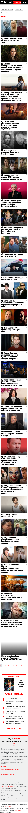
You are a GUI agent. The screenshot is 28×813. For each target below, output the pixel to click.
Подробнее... (8, 806)
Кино (8, 13)
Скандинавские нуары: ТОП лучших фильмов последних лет (12, 177)
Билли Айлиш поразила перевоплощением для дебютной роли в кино (11, 408)
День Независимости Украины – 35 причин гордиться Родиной (15, 717)
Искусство (23, 741)
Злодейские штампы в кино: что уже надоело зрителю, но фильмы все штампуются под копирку (12, 489)
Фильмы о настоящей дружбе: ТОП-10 (12, 255)
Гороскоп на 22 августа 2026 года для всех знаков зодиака (15, 722)
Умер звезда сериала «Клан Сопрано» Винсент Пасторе (12, 433)
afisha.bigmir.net (11, 758)
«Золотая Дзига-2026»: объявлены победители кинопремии (11, 596)
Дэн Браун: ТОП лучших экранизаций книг (10, 329)
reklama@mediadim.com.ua (8, 786)
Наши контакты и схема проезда (10, 769)
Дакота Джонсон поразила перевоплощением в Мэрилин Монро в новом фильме (12, 568)
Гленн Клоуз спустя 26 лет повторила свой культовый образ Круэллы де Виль (11, 203)
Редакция (3, 766)
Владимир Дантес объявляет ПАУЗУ (9, 515)
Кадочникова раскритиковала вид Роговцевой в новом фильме (10, 540)
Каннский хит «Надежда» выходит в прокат (12, 278)
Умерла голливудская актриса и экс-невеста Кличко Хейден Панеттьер (12, 230)
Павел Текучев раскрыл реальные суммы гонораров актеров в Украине (9, 356)
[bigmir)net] (8, 2)
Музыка (8, 741)
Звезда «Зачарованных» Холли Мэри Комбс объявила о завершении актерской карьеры (12, 67)
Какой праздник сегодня (7, 9)
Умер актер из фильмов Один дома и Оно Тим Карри (11, 152)
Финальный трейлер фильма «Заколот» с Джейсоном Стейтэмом (11, 658)
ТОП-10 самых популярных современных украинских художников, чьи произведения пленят (14, 700)
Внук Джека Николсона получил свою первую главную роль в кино (12, 303)
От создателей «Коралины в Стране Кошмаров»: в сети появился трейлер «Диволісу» (10, 125)
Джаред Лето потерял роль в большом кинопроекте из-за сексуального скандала (11, 382)
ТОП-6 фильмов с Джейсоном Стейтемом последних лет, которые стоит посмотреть (11, 623)
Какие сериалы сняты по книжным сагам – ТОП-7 (12, 40)
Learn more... (17, 810)
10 (24, 666)
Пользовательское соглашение (9, 777)
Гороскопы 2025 (19, 9)
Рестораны (15, 741)
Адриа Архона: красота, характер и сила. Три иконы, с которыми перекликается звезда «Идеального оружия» (11, 96)
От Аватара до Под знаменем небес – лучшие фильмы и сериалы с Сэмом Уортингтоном (10, 460)
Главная (3, 13)
